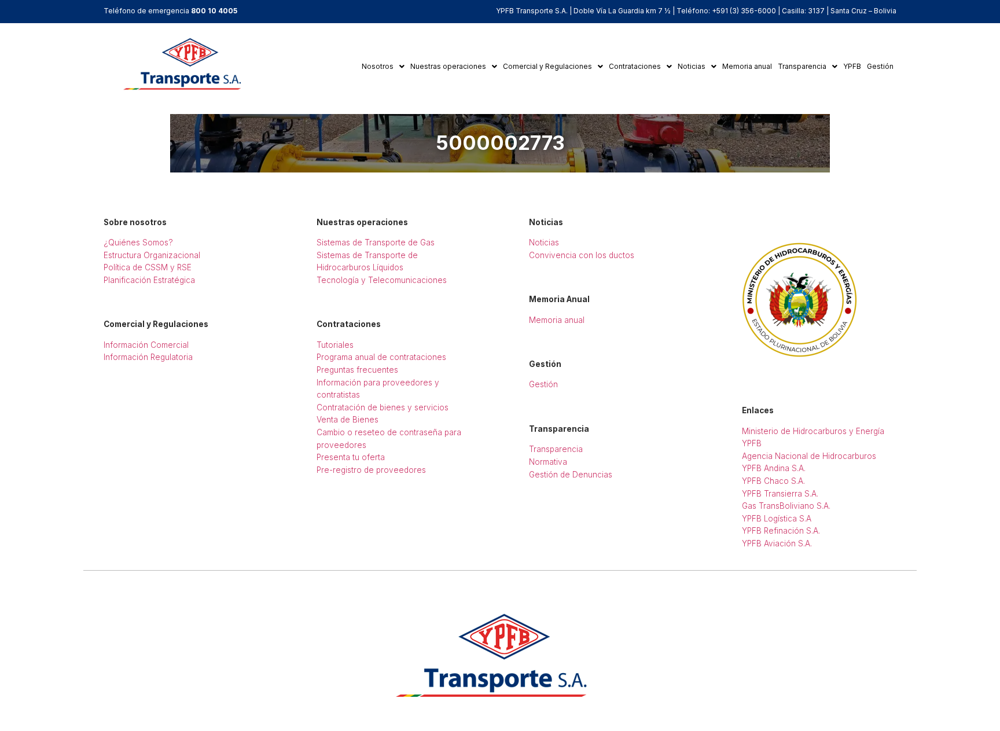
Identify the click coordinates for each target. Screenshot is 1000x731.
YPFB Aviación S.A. (777, 543)
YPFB (852, 66)
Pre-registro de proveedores (371, 470)
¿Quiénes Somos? (138, 242)
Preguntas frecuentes (357, 369)
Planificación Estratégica (149, 280)
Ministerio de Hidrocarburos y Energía (813, 431)
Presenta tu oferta (351, 457)
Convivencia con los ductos (581, 255)
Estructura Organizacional (152, 255)
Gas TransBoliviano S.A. (786, 505)
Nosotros (378, 66)
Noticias (691, 66)
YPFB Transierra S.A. (780, 493)
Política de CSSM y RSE (148, 267)
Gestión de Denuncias (570, 474)
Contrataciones (635, 66)
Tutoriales (335, 345)
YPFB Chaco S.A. (773, 481)
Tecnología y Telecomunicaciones (382, 280)
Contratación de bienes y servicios (382, 407)
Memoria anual (747, 66)
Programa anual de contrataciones (381, 357)
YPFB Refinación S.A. (781, 530)
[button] (383, 66)
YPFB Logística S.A (776, 518)
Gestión (880, 66)
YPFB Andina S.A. (774, 468)
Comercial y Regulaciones (547, 66)
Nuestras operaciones (448, 66)
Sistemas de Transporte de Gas (376, 242)
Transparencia (802, 66)
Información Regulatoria (148, 357)
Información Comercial (146, 345)
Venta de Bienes (347, 419)
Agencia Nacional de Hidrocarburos (809, 456)
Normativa (548, 461)
